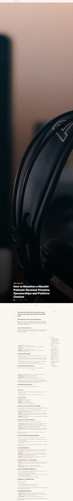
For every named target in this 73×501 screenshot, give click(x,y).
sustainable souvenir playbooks (31, 495)
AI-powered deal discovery (37, 382)
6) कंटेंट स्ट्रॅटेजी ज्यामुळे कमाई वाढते (54, 354)
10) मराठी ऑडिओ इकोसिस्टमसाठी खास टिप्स (55, 361)
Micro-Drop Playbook (27, 475)
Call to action (54, 365)
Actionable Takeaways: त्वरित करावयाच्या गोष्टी (54, 362)
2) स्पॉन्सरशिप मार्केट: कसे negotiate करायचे (54, 345)
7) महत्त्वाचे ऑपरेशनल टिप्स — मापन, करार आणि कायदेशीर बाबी (55, 356)
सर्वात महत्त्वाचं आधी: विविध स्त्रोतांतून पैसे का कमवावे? (55, 341)
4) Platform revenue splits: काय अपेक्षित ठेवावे (55, 351)
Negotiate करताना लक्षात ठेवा (55, 348)
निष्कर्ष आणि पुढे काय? (53, 364)
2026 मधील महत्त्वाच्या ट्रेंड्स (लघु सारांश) (55, 342)
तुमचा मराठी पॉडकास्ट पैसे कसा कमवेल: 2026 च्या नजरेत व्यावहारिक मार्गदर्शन (54, 339)
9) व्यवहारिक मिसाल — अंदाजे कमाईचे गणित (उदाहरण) (55, 360)
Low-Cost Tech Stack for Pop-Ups (25, 415)
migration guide (41, 424)
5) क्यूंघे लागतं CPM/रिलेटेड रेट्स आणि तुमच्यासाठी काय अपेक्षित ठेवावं (54, 353)
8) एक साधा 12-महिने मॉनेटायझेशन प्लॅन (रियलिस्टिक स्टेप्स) (55, 358)
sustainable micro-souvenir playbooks (23, 351)
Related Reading (54, 366)
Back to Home (16, 1)
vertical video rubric (31, 362)
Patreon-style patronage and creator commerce (29, 346)
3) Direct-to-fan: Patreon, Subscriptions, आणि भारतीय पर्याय (54, 349)
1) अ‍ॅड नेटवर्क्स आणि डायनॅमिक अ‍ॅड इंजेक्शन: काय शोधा (55, 344)
